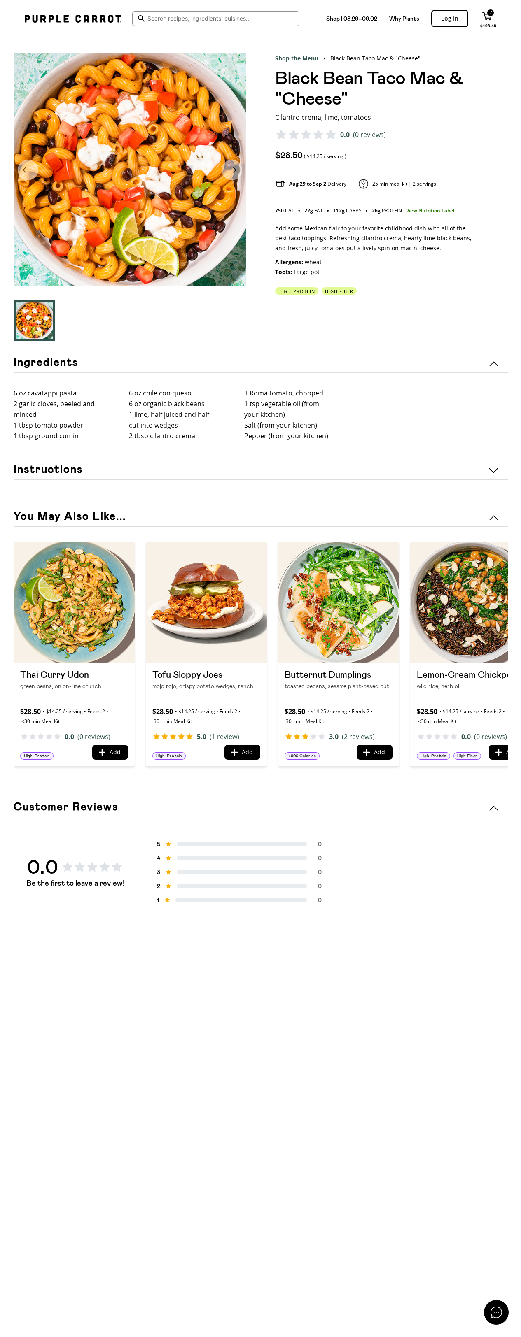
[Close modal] (496, 1312)
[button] (34, 320)
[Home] (73, 18)
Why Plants (404, 18)
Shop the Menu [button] (296, 58)
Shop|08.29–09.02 (351, 18)
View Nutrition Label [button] (430, 210)
